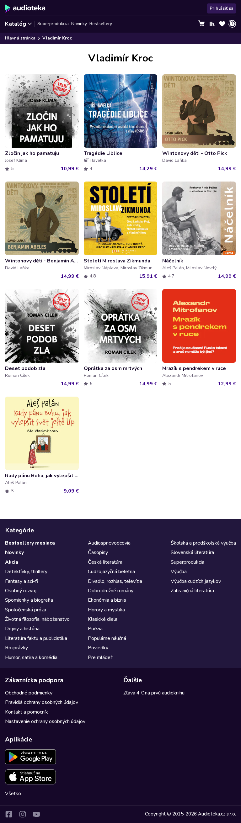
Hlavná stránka (20, 38)
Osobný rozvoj (20, 590)
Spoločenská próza (25, 609)
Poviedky (98, 647)
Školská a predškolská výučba (203, 543)
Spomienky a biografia (29, 600)
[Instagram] (22, 814)
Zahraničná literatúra (192, 590)
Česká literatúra (105, 562)
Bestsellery (100, 24)
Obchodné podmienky (28, 692)
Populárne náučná (107, 638)
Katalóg (15, 24)
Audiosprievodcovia (109, 543)
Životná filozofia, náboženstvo (37, 619)
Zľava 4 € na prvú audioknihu (154, 692)
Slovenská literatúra (192, 552)
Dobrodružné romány (110, 590)
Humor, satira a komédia (31, 657)
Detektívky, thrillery (26, 571)
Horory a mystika (106, 609)
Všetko (13, 793)
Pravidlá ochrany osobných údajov (41, 702)
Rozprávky (16, 647)
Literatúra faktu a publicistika (36, 638)
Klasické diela (102, 619)
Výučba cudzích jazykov (196, 581)
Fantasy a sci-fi (21, 581)
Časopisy (98, 552)
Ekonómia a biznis (107, 600)
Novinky (79, 24)
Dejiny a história (22, 628)
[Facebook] (9, 814)
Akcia (11, 562)
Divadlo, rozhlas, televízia (115, 581)
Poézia (95, 628)
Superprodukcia (53, 24)
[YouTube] (36, 814)
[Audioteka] (25, 8)
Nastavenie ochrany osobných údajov (45, 721)
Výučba (179, 571)
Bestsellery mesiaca (30, 543)
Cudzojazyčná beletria (111, 571)
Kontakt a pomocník (26, 712)
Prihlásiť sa (221, 8)
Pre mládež (100, 657)
